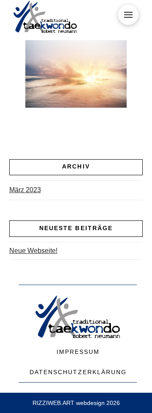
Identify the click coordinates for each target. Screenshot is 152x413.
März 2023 (25, 189)
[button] (128, 15)
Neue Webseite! (33, 250)
